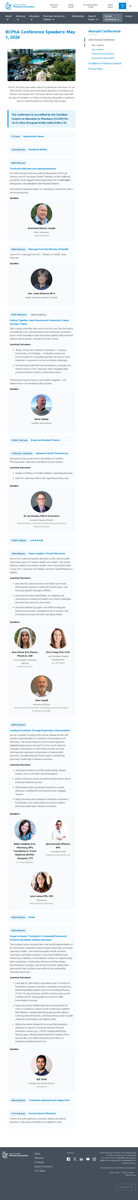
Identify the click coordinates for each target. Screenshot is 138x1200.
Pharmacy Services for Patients (54, 18)
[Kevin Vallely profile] (41, 405)
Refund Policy (130, 1175)
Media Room (71, 6)
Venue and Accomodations (103, 54)
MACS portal (110, 6)
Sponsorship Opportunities (103, 58)
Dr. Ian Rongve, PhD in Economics (41, 516)
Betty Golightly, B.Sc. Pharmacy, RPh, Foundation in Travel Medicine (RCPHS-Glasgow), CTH (25, 851)
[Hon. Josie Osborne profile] (41, 279)
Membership (78, 16)
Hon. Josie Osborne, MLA (41, 293)
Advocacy (20, 16)
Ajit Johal (41, 1079)
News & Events (92, 18)
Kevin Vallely (42, 419)
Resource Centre (54, 6)
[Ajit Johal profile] (41, 1065)
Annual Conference (110, 18)
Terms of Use (114, 1172)
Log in (122, 6)
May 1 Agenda (98, 45)
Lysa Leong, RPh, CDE (41, 896)
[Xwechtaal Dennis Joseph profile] (41, 214)
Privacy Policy (95, 69)
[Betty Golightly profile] (25, 830)
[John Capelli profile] (41, 686)
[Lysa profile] (41, 882)
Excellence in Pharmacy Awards (105, 63)
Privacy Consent (128, 1172)
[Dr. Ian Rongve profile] (41, 502)
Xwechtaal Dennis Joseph (41, 228)
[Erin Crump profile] (58, 638)
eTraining (39, 1162)
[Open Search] (130, 5)
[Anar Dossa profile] (25, 638)
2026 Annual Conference (101, 39)
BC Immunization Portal (90, 6)
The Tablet (39, 1171)
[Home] (21, 6)
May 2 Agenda (98, 49)
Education (34, 16)
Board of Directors (43, 1166)
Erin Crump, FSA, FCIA (58, 652)
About (8, 16)
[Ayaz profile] (58, 830)
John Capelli (41, 700)
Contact (128, 16)
